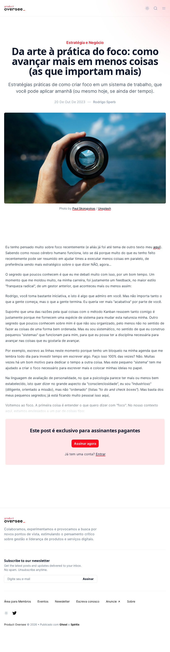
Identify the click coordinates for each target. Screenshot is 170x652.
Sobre (131, 601)
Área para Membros (17, 601)
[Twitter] (14, 613)
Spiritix (75, 624)
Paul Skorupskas (83, 208)
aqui (156, 247)
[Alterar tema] (147, 8)
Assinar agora (85, 443)
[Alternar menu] (163, 8)
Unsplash (104, 208)
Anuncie (111, 601)
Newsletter (62, 601)
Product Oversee (15, 624)
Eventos (43, 601)
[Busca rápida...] (155, 8)
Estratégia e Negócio (85, 42)
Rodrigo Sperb (104, 102)
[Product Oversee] (14, 8)
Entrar (101, 454)
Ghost (63, 624)
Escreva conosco (87, 601)
